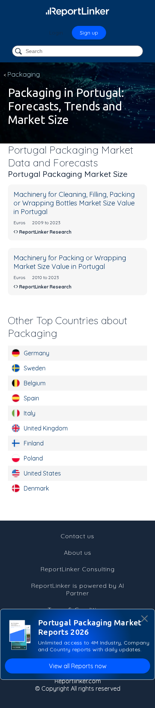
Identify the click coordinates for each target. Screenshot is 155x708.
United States (42, 473)
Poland (33, 458)
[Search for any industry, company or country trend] (19, 52)
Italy (29, 413)
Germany (36, 353)
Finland (34, 443)
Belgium (35, 383)
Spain (31, 398)
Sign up (89, 32)
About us (77, 552)
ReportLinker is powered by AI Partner (77, 589)
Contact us (77, 536)
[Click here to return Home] (77, 11)
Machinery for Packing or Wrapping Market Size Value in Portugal (70, 262)
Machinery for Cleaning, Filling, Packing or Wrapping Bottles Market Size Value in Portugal (74, 203)
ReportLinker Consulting (78, 569)
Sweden (35, 368)
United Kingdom (46, 428)
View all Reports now (77, 666)
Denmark (36, 488)
